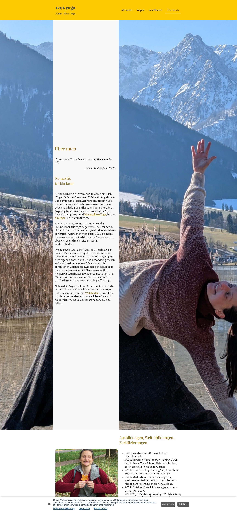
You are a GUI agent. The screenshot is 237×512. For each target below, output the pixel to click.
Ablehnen (183, 504)
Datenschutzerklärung (64, 508)
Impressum (84, 508)
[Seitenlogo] (65, 18)
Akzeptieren (168, 504)
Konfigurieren (100, 508)
